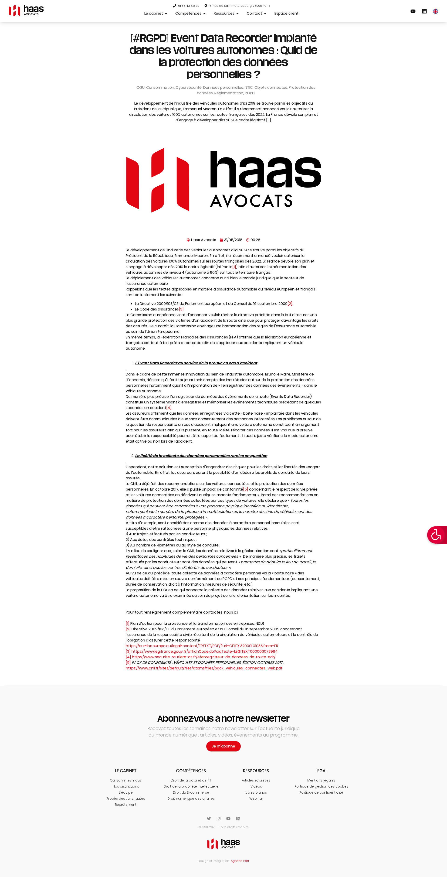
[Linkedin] (238, 818)
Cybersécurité (189, 87)
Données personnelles (223, 87)
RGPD (250, 93)
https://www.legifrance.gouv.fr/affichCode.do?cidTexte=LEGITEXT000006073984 (205, 651)
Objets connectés (270, 87)
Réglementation (228, 93)
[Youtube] (228, 818)
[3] (181, 309)
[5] (245, 489)
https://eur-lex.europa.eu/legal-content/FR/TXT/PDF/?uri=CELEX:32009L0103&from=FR (202, 645)
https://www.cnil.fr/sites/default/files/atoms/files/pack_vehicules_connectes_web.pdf (204, 668)
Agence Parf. (240, 861)
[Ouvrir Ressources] (237, 13)
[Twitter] (209, 818)
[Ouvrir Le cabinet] (166, 13)
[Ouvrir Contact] (265, 13)
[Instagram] (219, 818)
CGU (140, 87)
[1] (234, 267)
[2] (290, 303)
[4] (169, 407)
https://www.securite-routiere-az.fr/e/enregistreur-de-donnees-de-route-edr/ (203, 657)
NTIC (249, 87)
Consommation (160, 87)
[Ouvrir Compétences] (204, 13)
